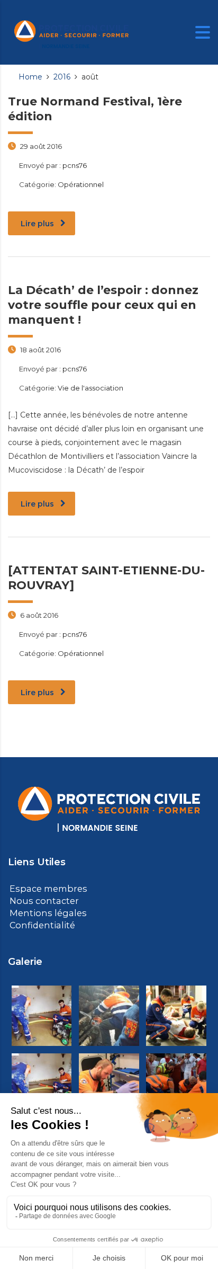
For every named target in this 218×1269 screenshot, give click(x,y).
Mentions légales (44, 912)
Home (30, 77)
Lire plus (37, 223)
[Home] (71, 32)
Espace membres (45, 888)
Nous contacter (41, 900)
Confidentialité (39, 923)
